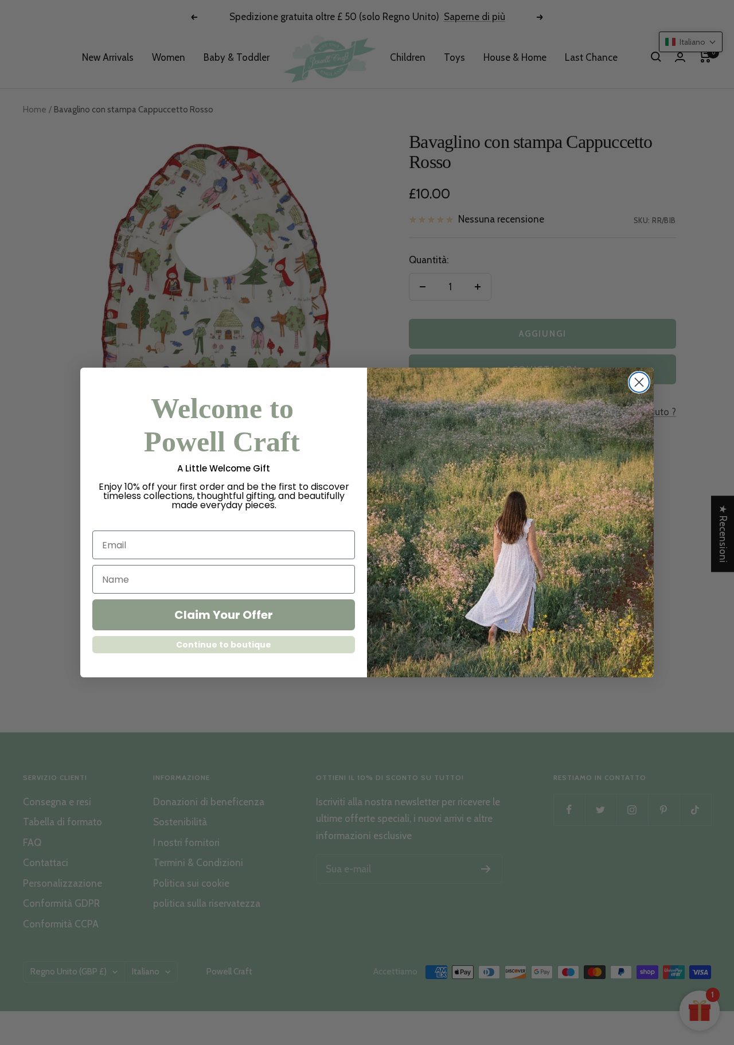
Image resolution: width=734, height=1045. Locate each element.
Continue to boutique (223, 644)
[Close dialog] (639, 382)
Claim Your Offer (223, 615)
